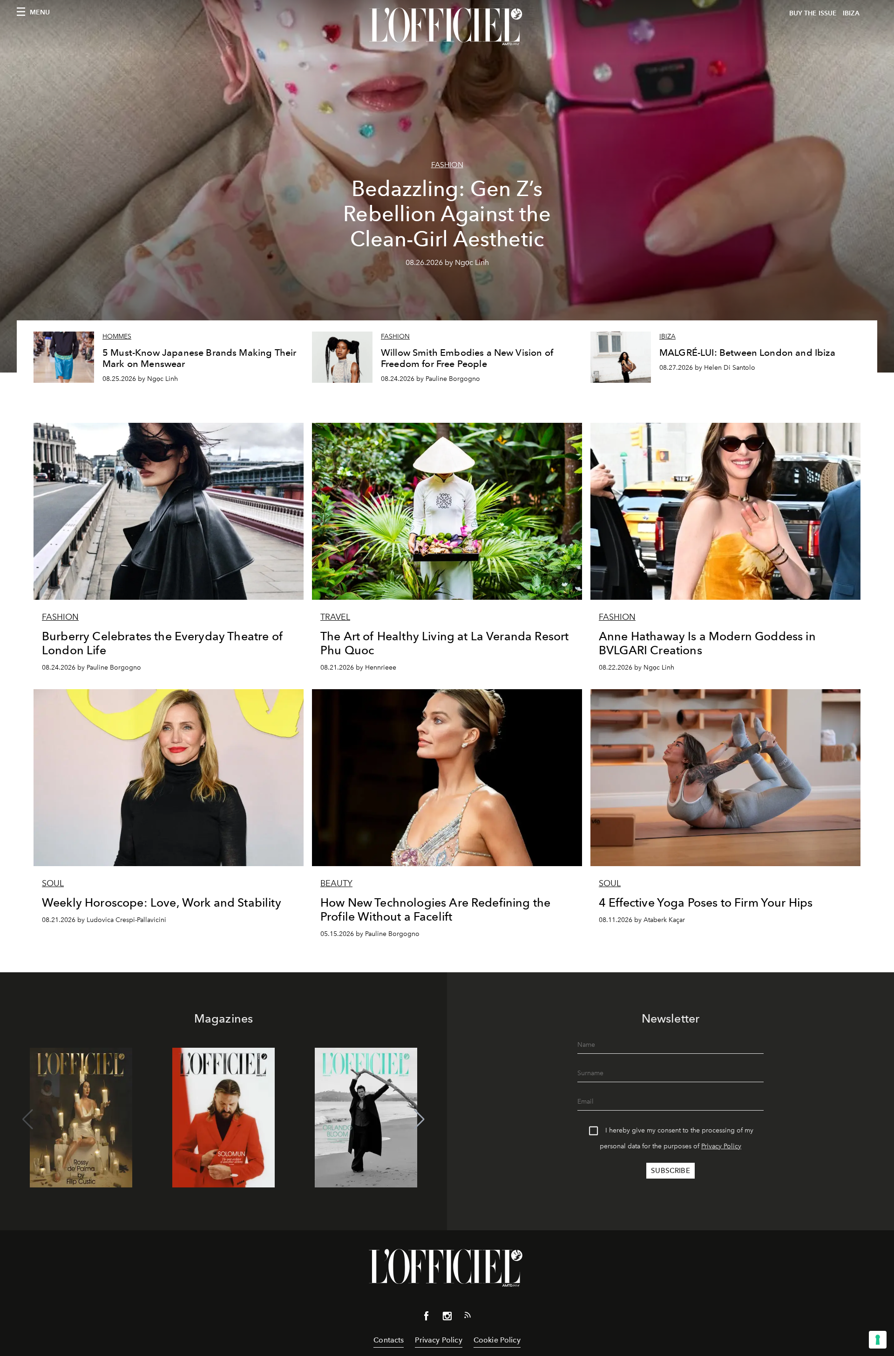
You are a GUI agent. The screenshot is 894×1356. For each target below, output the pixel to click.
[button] (419, 1119)
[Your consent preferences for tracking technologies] (878, 1340)
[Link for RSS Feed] (467, 1317)
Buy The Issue (813, 13)
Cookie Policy (497, 1340)
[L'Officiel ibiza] (447, 26)
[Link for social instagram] (447, 1317)
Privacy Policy (721, 1146)
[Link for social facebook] (426, 1317)
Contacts (388, 1340)
